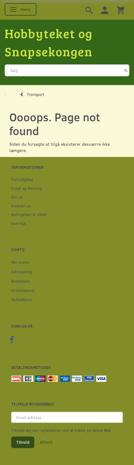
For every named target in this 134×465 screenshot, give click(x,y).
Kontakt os (21, 205)
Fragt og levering (26, 188)
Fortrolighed (22, 179)
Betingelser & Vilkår (29, 214)
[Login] (104, 10)
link (107, 430)
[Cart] (120, 10)
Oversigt (18, 223)
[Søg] (126, 70)
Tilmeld (22, 442)
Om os (17, 197)
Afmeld (46, 442)
